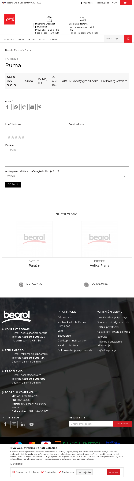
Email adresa (76, 124)
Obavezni (21, 472)
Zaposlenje (64, 335)
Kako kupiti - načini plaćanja (113, 331)
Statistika (50, 472)
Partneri (18, 50)
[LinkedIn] (22, 424)
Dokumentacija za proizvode (75, 350)
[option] (34, 256)
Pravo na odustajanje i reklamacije (110, 343)
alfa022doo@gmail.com (80, 81)
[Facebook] (8, 107)
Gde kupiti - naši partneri (72, 340)
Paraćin (34, 265)
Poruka (9, 145)
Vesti (61, 330)
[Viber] (24, 107)
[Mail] (32, 107)
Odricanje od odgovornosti (113, 322)
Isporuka (102, 336)
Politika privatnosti (108, 327)
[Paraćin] (34, 239)
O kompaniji (65, 317)
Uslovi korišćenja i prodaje (112, 317)
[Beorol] (9, 19)
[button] (118, 38)
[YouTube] (31, 424)
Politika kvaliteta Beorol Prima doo (72, 324)
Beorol (8, 50)
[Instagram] (14, 424)
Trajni (36, 472)
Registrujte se (102, 3)
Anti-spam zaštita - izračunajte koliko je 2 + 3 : (32, 171)
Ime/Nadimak (13, 124)
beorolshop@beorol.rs (34, 333)
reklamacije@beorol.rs (34, 354)
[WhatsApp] (16, 107)
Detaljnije (34, 283)
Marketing (68, 472)
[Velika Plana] (99, 239)
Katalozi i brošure (68, 345)
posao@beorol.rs (31, 375)
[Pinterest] (39, 107)
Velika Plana (99, 265)
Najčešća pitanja (106, 350)
